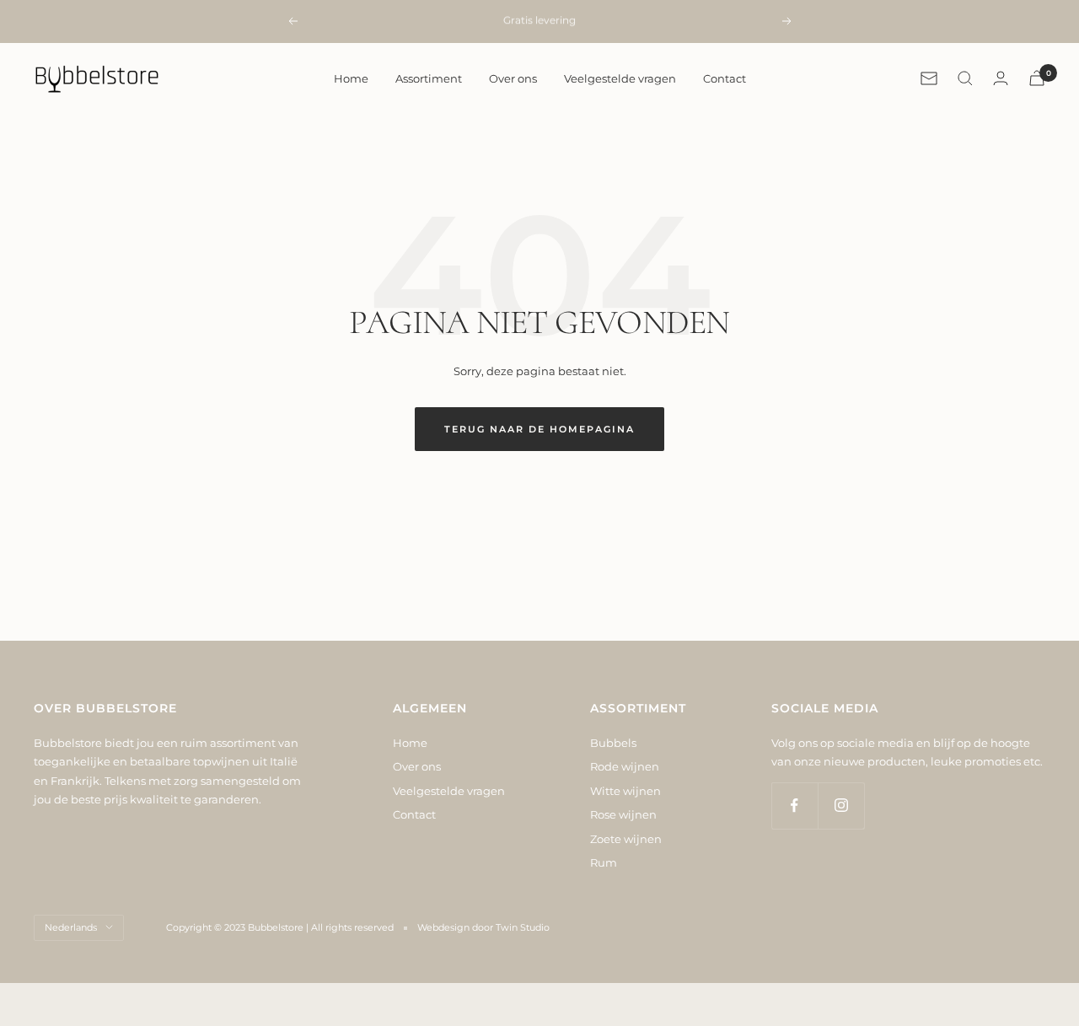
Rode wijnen (624, 766)
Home (351, 78)
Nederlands (71, 927)
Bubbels (613, 742)
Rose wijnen (623, 814)
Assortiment (428, 78)
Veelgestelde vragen (620, 78)
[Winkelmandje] (1036, 78)
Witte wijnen (625, 791)
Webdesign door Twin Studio (483, 927)
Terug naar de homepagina (539, 429)
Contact (724, 78)
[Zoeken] (965, 78)
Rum (603, 862)
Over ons (513, 78)
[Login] (1000, 78)
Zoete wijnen (626, 839)
